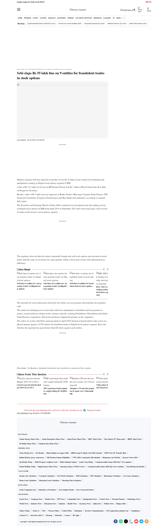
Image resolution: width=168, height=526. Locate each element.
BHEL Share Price (134, 439)
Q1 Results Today (25, 462)
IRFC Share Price (95, 439)
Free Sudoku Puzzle (66, 489)
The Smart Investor (83, 18)
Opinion (71, 18)
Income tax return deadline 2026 (70, 23)
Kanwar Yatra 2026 (130, 457)
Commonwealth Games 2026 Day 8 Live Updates (106, 466)
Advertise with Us (36, 515)
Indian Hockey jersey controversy (31, 457)
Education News (50, 503)
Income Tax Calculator (27, 476)
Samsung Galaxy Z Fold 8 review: (72, 466)
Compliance (135, 510)
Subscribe (58, 515)
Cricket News (104, 499)
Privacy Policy (53, 510)
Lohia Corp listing (86, 462)
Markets (52, 18)
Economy (107, 18)
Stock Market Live (26, 453)
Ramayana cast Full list (111, 457)
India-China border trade (137, 23)
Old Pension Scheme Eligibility (58, 457)
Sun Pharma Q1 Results (136, 466)
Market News (50, 499)
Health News (72, 503)
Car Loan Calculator (131, 476)
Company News (36, 499)
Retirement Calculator (112, 476)
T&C (44, 510)
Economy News (85, 503)
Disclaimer (78, 510)
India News (25, 69)
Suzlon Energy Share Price (29, 439)
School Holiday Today (27, 466)
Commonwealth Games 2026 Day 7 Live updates (113, 462)
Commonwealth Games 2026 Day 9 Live (41, 23)
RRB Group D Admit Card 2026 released (86, 453)
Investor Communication (94, 510)
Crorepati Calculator (47, 476)
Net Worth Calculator (65, 476)
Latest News (23, 499)
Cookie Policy (67, 510)
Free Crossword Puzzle (84, 489)
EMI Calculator (82, 476)
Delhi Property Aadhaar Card (46, 462)
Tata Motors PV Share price (114, 439)
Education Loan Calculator (49, 480)
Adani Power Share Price (76, 439)
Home (20, 18)
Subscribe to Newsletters (47, 489)
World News (23, 503)
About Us (35, 510)
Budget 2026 (121, 503)
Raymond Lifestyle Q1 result (94, 23)
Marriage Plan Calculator (71, 480)
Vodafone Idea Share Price (48, 443)
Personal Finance (118, 499)
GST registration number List (117, 510)
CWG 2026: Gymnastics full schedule (86, 457)
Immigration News (90, 499)
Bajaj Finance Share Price (47, 466)
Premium (27, 18)
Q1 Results (40, 453)
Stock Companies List (27, 489)
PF (114, 18)
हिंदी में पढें (148, 2)
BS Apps (76, 515)
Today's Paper (24, 510)
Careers (67, 515)
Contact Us (23, 515)
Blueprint (61, 18)
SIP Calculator (95, 476)
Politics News (109, 503)
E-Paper (43, 18)
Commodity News (74, 499)
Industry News (36, 503)
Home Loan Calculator (28, 480)
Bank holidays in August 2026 (57, 453)
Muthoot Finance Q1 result (117, 23)
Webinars (98, 18)
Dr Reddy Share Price (27, 443)
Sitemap (49, 515)
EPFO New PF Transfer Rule (115, 453)
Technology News (133, 499)
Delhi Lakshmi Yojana (68, 462)
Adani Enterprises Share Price (53, 439)
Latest (35, 18)
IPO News (61, 499)
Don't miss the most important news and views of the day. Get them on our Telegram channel (62, 410)
